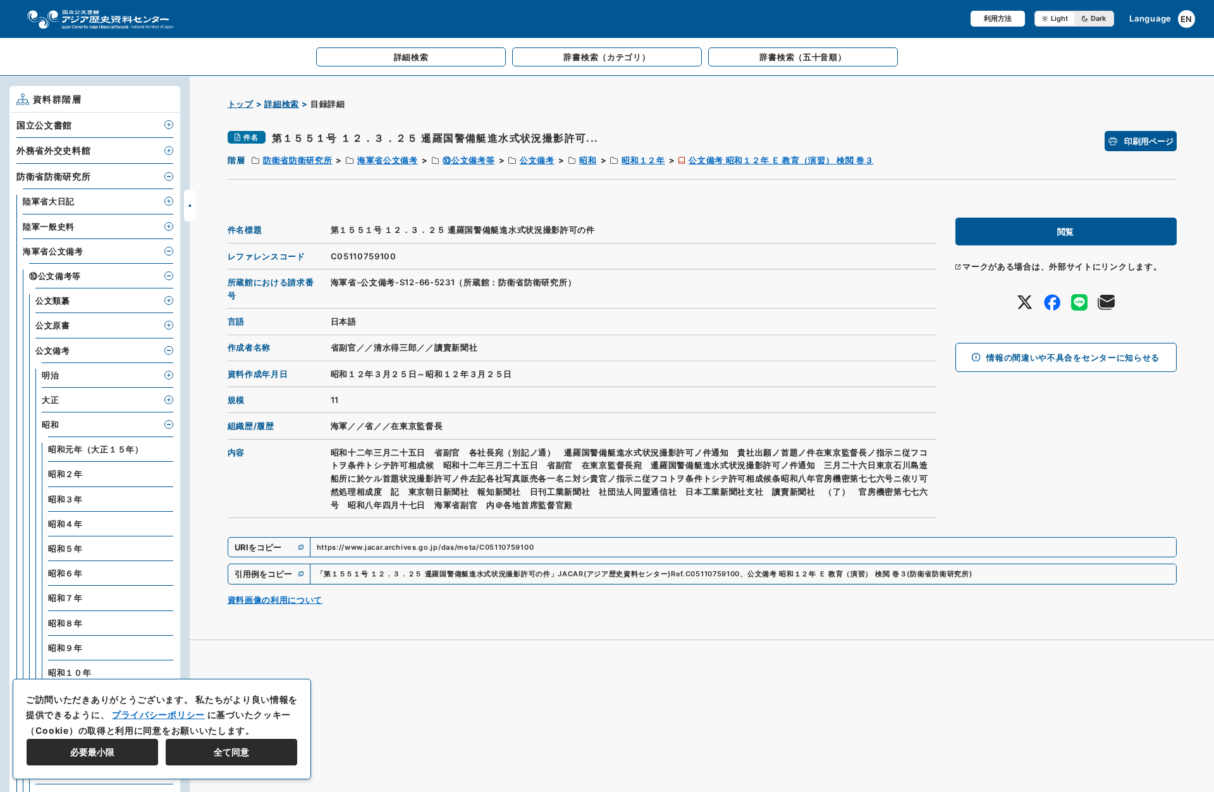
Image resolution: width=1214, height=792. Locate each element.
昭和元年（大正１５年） (96, 449)
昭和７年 (65, 598)
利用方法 (998, 18)
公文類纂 (52, 300)
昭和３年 (65, 499)
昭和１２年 (643, 160)
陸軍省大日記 (49, 201)
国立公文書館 (44, 125)
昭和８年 (65, 623)
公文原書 (52, 325)
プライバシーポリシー (158, 714)
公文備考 (537, 160)
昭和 (587, 160)
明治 (50, 375)
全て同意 (231, 751)
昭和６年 (65, 573)
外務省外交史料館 (53, 150)
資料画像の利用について (275, 600)
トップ (241, 104)
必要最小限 (92, 751)
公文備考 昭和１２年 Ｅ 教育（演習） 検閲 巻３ (781, 160)
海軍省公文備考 (387, 160)
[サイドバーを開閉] (189, 205)
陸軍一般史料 (49, 226)
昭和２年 (65, 474)
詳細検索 (281, 104)
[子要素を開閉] (168, 124)
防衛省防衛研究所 (298, 160)
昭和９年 (65, 648)
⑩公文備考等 (468, 160)
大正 (50, 400)
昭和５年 (65, 548)
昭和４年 (65, 524)
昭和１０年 (70, 672)
